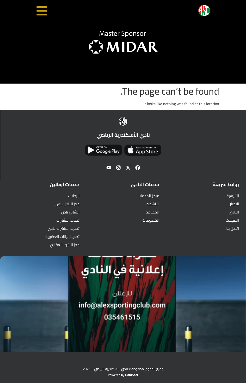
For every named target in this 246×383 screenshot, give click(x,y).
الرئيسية (233, 195)
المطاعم (152, 212)
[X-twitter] (128, 167)
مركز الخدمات (148, 195)
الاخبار (234, 203)
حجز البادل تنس (67, 203)
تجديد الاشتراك (68, 220)
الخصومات (150, 220)
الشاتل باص (70, 212)
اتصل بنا (232, 228)
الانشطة (153, 203)
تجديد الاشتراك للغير (64, 228)
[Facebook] (137, 167)
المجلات (232, 220)
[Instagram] (118, 167)
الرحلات (74, 195)
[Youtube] (109, 167)
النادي (234, 212)
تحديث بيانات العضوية (62, 236)
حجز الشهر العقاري (65, 244)
